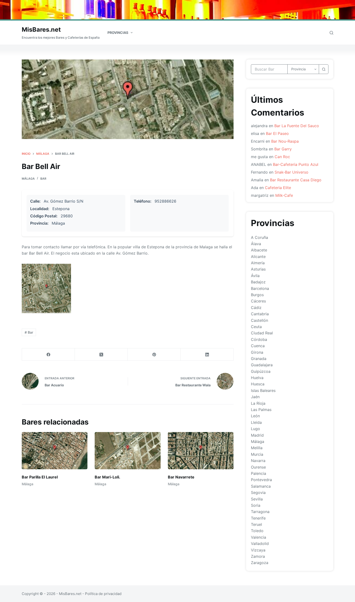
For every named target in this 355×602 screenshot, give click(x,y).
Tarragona (260, 511)
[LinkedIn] (207, 354)
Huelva (257, 377)
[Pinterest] (154, 354)
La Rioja (258, 403)
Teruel (256, 524)
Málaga (28, 178)
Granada (258, 358)
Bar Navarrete (181, 477)
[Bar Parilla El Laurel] (54, 450)
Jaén (255, 396)
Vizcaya (258, 550)
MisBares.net (41, 29)
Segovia (258, 492)
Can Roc (282, 156)
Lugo (255, 428)
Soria (255, 505)
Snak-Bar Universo (291, 172)
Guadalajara (262, 364)
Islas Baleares (263, 390)
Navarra (258, 460)
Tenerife (258, 518)
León (255, 415)
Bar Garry (283, 149)
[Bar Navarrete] (201, 450)
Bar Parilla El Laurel (40, 477)
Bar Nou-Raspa (285, 141)
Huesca (257, 384)
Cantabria (260, 313)
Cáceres (258, 301)
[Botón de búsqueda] (323, 69)
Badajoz (258, 281)
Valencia (258, 537)
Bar (43, 178)
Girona (257, 352)
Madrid (257, 435)
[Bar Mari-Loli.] (127, 450)
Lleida (256, 422)
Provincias (117, 32)
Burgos (257, 294)
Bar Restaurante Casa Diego (295, 179)
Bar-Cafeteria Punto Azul (295, 164)
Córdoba (259, 339)
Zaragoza (259, 562)
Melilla (257, 447)
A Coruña (259, 237)
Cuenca (258, 345)
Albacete (259, 250)
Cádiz (256, 307)
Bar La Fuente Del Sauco (296, 125)
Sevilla (257, 499)
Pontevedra (261, 479)
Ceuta (256, 326)
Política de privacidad (103, 593)
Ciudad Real (262, 332)
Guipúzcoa (260, 371)
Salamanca (261, 486)
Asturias (258, 269)
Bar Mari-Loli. (107, 477)
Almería (258, 262)
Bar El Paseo (277, 133)
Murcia (257, 454)
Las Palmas (261, 409)
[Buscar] (331, 33)
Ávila (255, 275)
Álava (256, 243)
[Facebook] (48, 354)
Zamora (258, 556)
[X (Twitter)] (101, 354)
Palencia (258, 473)
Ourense (258, 467)
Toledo (257, 530)
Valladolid (260, 543)
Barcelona (260, 288)
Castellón (259, 320)
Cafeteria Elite (278, 187)
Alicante (258, 256)
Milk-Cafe (284, 195)
